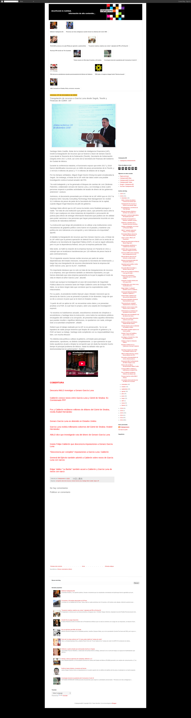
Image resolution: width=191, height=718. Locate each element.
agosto (124, 391)
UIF (98, 480)
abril (123, 400)
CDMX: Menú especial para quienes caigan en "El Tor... (129, 249)
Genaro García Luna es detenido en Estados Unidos (130, 326)
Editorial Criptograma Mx (56, 32)
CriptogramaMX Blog (125, 178)
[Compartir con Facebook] (80, 479)
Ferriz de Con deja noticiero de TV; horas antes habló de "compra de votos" (81, 639)
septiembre (125, 389)
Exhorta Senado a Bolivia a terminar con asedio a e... (128, 212)
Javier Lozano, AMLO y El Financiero (128, 238)
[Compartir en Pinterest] (81, 479)
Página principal (124, 176)
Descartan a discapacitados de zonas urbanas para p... (129, 358)
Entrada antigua (109, 566)
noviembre (125, 384)
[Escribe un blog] (76, 479)
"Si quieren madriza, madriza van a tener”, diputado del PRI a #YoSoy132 (108, 46)
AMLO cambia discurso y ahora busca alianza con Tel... (129, 354)
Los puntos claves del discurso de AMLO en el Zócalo (129, 380)
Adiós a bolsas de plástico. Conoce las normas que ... (129, 200)
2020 (121, 193)
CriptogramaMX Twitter (126, 182)
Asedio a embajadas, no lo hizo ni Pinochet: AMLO (129, 227)
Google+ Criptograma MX (127, 184)
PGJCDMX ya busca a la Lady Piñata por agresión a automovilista (68, 46)
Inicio (83, 566)
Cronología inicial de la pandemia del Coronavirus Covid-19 (120, 60)
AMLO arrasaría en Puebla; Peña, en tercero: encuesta (65, 88)
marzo (123, 403)
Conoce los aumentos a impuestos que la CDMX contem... (128, 277)
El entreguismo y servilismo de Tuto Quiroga (129, 208)
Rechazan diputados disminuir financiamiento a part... (129, 300)
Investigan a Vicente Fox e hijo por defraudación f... (129, 337)
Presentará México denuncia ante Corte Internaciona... (129, 234)
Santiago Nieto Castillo (87, 480)
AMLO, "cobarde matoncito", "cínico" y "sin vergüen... (128, 231)
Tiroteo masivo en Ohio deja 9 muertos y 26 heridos (87, 60)
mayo (123, 398)
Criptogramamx (124, 427)
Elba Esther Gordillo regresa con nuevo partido (130, 330)
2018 (121, 408)
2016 (121, 410)
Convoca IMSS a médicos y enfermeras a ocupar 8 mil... (129, 369)
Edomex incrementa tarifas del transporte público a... (129, 261)
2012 (121, 420)
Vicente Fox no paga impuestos (69, 620)
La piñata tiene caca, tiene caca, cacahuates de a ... (130, 285)
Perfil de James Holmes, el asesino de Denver (73, 668)
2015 (121, 413)
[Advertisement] (82, 550)
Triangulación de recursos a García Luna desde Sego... (129, 204)
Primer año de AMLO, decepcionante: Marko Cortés (130, 365)
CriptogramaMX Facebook (127, 180)
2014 (121, 415)
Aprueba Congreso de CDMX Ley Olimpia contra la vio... (129, 350)
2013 (121, 417)
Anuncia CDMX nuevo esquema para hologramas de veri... (130, 253)
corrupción (58, 480)
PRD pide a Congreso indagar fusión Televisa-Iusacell (109, 74)
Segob (95, 480)
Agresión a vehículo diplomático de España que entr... (130, 216)
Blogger (114, 703)
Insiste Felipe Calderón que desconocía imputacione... (129, 296)
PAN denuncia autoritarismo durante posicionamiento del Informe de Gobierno (71, 74)
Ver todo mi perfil (122, 429)
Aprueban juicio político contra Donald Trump (129, 264)
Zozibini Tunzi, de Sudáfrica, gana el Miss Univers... (129, 334)
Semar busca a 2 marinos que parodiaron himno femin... (129, 311)
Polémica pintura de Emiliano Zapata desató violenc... (129, 322)
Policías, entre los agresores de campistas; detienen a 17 (76, 658)
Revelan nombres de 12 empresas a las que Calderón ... (130, 346)
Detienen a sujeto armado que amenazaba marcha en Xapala (78, 649)
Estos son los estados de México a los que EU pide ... (130, 272)
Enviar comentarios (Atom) (65, 569)
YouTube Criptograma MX (127, 186)
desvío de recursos (66, 480)
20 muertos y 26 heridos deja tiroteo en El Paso (74, 600)
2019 (121, 196)
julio (123, 393)
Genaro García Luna (77, 480)
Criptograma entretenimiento (127, 160)
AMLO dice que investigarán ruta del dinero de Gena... (130, 315)
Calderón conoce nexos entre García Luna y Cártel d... (129, 307)
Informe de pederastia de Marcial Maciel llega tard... (130, 242)
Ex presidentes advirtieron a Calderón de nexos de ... (128, 246)
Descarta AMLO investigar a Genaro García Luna (128, 268)
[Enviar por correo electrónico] (74, 479)
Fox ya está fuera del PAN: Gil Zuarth (71, 629)
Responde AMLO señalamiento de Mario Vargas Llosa (129, 361)
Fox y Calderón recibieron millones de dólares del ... (129, 373)
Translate (65, 695)
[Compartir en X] (78, 479)
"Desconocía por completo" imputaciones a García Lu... (129, 304)
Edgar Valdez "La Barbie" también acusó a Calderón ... (129, 288)
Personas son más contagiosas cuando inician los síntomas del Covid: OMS (86, 32)
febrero (124, 405)
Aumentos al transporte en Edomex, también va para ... (129, 219)
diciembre (124, 198)
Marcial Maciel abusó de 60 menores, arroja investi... (128, 257)
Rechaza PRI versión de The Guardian (60, 50)
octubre (124, 386)
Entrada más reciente (56, 566)
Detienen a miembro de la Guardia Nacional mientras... (129, 223)
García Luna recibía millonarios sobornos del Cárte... (129, 319)
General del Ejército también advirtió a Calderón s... (129, 292)
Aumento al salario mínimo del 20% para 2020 (129, 281)
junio (123, 396)
